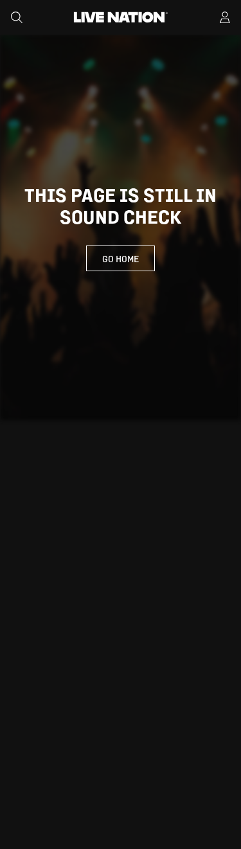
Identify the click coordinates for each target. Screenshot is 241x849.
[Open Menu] (225, 17)
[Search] (16, 17)
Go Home (120, 258)
